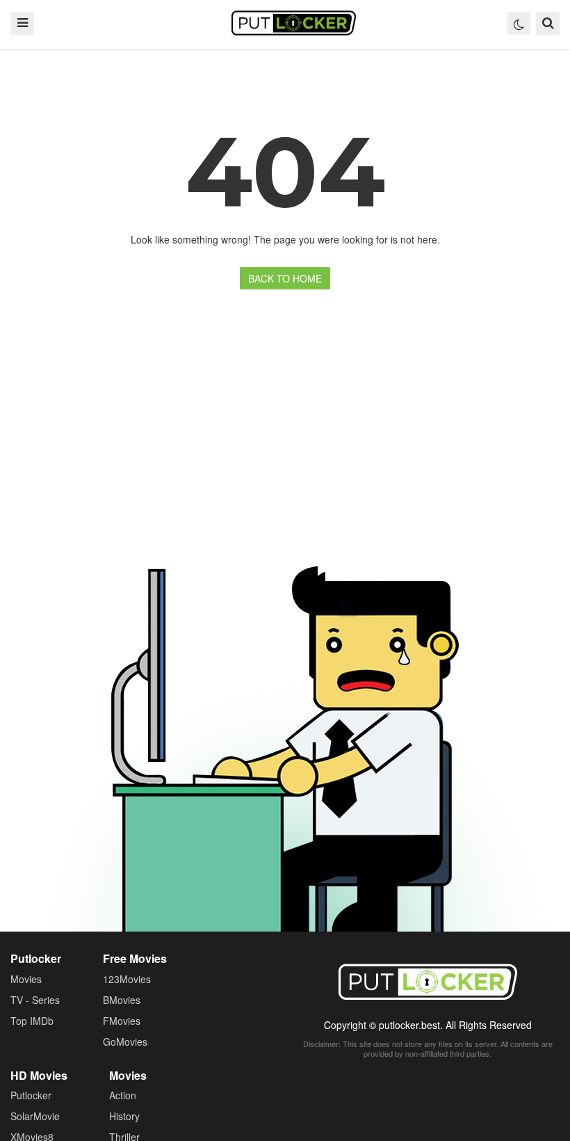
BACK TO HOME (285, 278)
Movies (26, 979)
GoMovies (125, 1041)
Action (122, 1095)
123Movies (127, 979)
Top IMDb (32, 1021)
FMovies (121, 1021)
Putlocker (293, 23)
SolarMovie (35, 1116)
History (124, 1116)
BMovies (121, 1000)
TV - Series (35, 1000)
